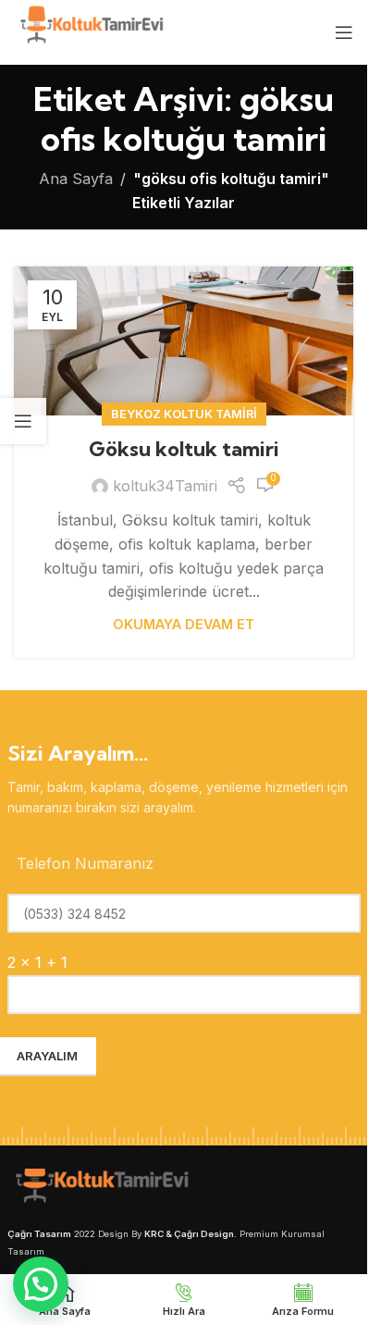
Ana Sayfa (76, 178)
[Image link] (99, 1188)
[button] (40, 1284)
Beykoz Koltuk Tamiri (184, 414)
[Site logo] (90, 30)
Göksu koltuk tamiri (184, 449)
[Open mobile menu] (344, 32)
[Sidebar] (23, 421)
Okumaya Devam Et (183, 624)
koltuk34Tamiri (165, 486)
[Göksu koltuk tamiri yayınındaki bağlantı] (183, 340)
